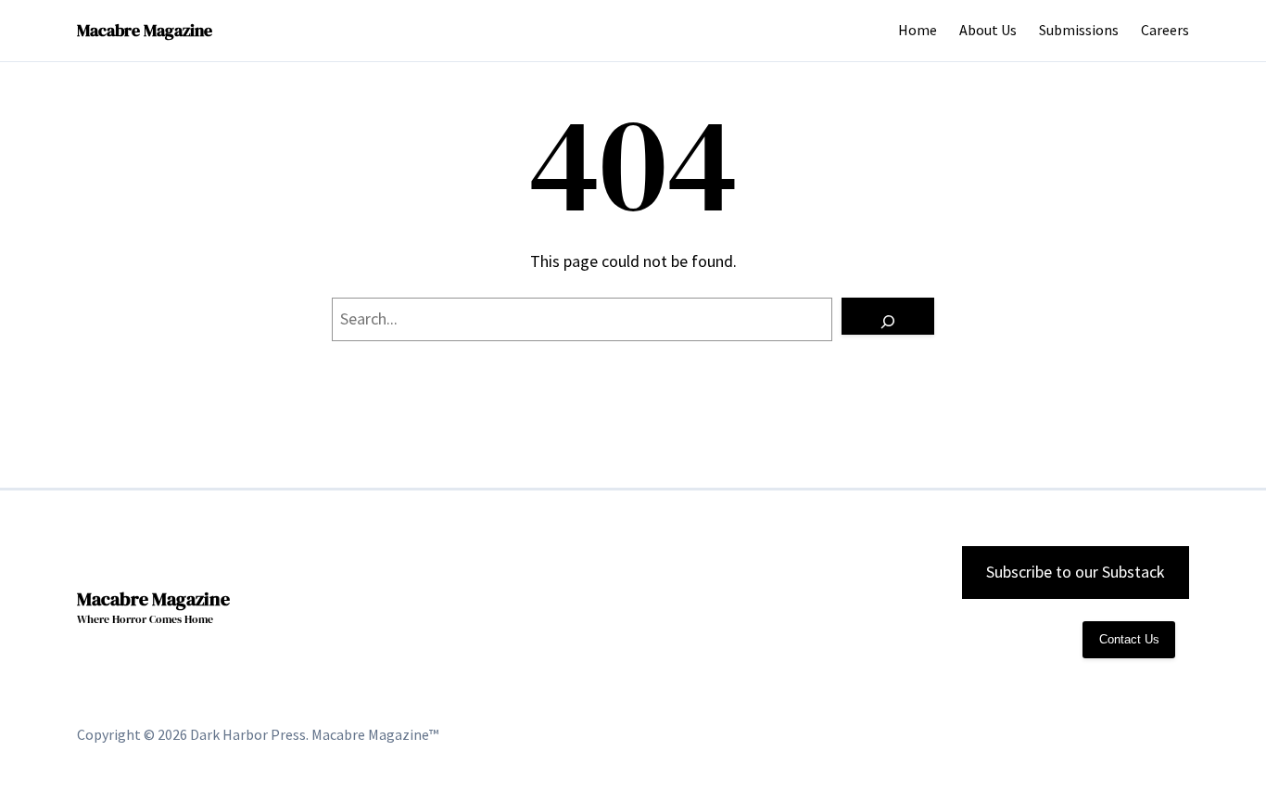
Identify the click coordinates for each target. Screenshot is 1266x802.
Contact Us (1129, 639)
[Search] (888, 316)
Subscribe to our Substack (1075, 571)
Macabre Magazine (144, 30)
